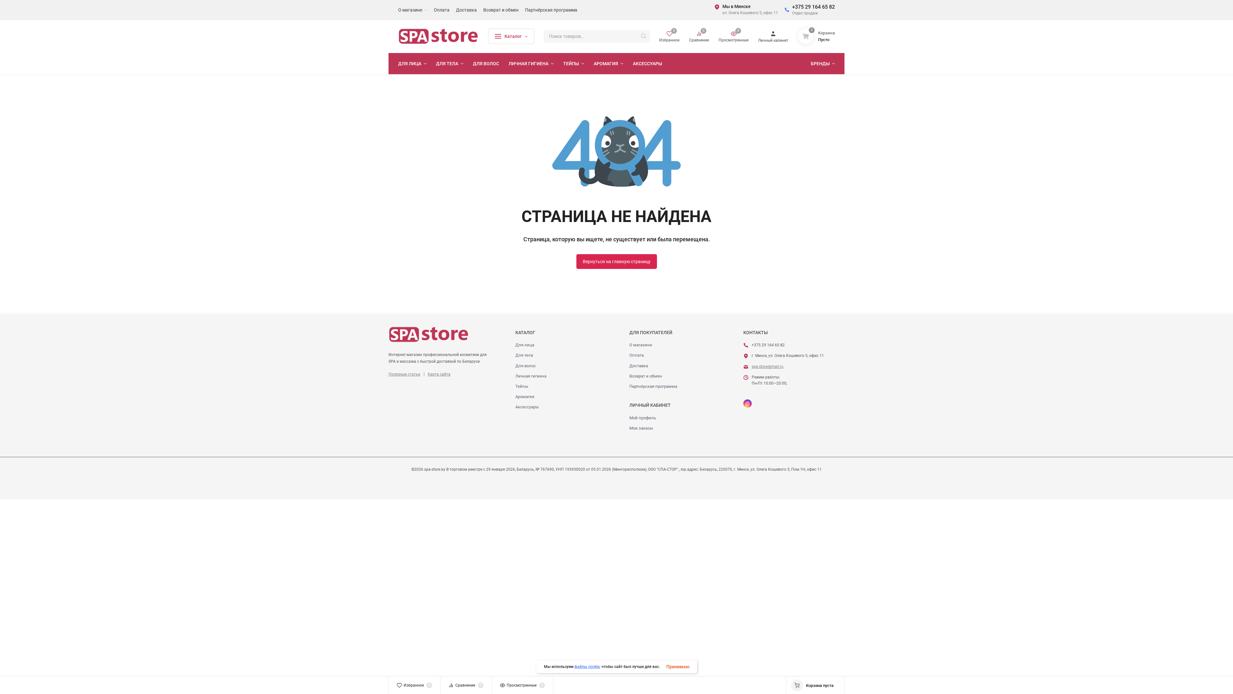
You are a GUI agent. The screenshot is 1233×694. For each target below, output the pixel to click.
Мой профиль (642, 417)
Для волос (525, 365)
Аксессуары (527, 407)
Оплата (636, 355)
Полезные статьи (404, 374)
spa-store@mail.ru (767, 366)
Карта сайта (439, 374)
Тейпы (521, 386)
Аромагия (524, 396)
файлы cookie (586, 666)
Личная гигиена (531, 376)
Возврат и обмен (645, 376)
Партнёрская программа (653, 386)
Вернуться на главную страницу (617, 261)
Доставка (638, 365)
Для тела (524, 355)
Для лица (524, 345)
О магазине (640, 345)
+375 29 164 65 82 (813, 7)
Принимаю (677, 666)
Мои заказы (641, 428)
